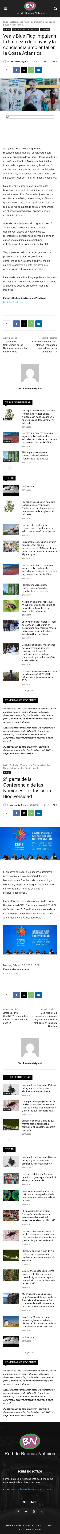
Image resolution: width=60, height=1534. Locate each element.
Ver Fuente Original (19, 61)
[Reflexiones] (11, 490)
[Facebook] (16, 70)
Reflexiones (28, 486)
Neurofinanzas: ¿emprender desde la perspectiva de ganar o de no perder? (28, 737)
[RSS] (26, 1512)
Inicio (5, 22)
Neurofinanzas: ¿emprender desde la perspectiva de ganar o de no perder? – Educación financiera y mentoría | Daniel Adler (28, 731)
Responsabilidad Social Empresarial (25, 29)
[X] (24, 70)
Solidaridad (45, 29)
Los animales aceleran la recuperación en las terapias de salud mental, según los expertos (38, 528)
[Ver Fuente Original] (5, 61)
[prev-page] (5, 468)
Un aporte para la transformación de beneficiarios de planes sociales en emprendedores (28, 718)
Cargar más (29, 690)
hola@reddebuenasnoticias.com (34, 1489)
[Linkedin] (38, 70)
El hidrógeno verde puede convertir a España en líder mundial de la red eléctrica (35, 455)
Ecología (14, 22)
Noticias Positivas (13, 302)
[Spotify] (34, 1512)
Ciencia (7, 441)
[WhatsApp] (31, 70)
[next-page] (10, 468)
